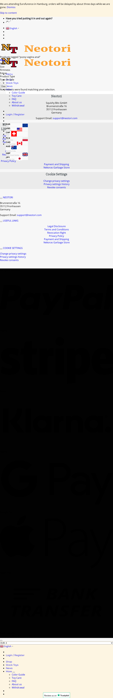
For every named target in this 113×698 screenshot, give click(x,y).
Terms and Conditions (56, 229)
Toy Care (16, 95)
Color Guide (18, 92)
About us (17, 102)
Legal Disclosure (57, 226)
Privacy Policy (8, 161)
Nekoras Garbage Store (57, 167)
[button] (9, 74)
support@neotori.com (65, 118)
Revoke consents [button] (56, 187)
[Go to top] (1, 640)
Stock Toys (12, 83)
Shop (9, 661)
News (9, 86)
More (9, 671)
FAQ (14, 99)
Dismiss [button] (11, 7)
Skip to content (8, 12)
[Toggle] (1, 198)
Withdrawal (18, 105)
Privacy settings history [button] (56, 184)
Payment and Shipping (56, 164)
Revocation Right (56, 232)
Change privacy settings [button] (56, 181)
